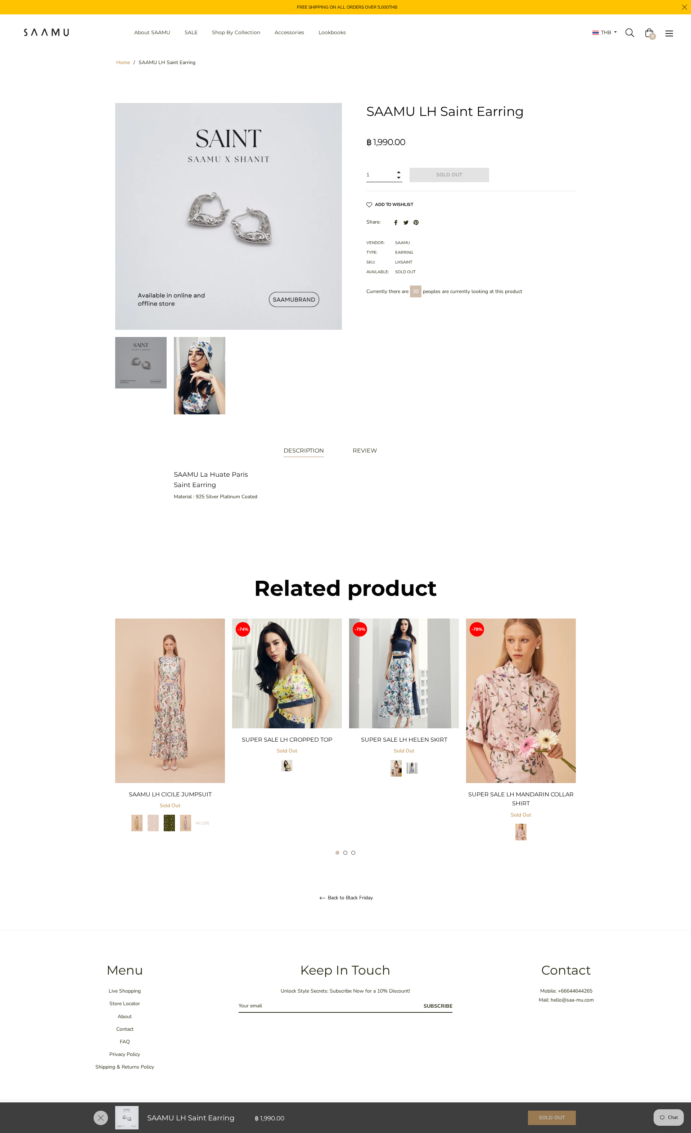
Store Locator (124, 1003)
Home (123, 62)
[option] (170, 732)
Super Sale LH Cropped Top (287, 739)
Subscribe (438, 1006)
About (125, 1016)
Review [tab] (366, 450)
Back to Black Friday (349, 898)
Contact (125, 1029)
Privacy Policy (124, 1054)
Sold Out (552, 1117)
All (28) (202, 823)
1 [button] (337, 853)
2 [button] (345, 853)
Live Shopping (125, 991)
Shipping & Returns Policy (124, 1067)
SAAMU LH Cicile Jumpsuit (170, 794)
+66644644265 (575, 991)
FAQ (125, 1041)
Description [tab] (304, 450)
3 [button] (353, 853)
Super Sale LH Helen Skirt (404, 739)
